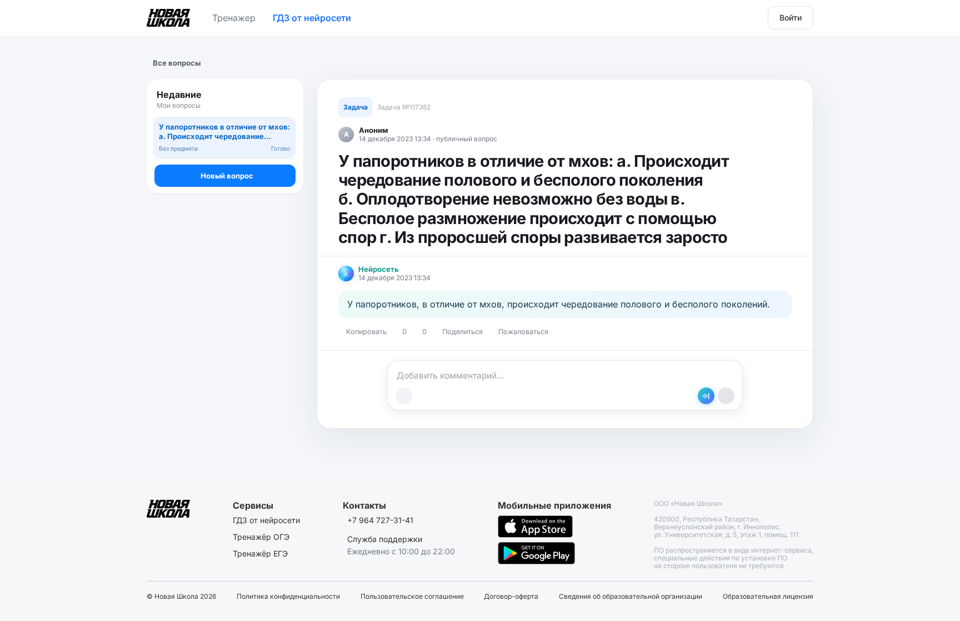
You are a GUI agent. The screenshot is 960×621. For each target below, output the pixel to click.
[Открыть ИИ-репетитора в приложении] (706, 395)
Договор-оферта (511, 596)
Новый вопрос (227, 175)
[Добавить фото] (404, 395)
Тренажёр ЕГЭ (260, 553)
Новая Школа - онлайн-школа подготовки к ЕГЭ (168, 15)
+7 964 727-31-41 (380, 520)
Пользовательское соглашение (412, 596)
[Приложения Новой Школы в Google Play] (536, 553)
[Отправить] (726, 395)
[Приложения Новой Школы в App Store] (535, 526)
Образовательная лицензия (768, 596)
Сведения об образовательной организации (630, 596)
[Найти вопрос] (284, 99)
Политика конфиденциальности (288, 596)
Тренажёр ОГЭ (261, 536)
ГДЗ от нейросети (312, 17)
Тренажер (234, 17)
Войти (790, 17)
